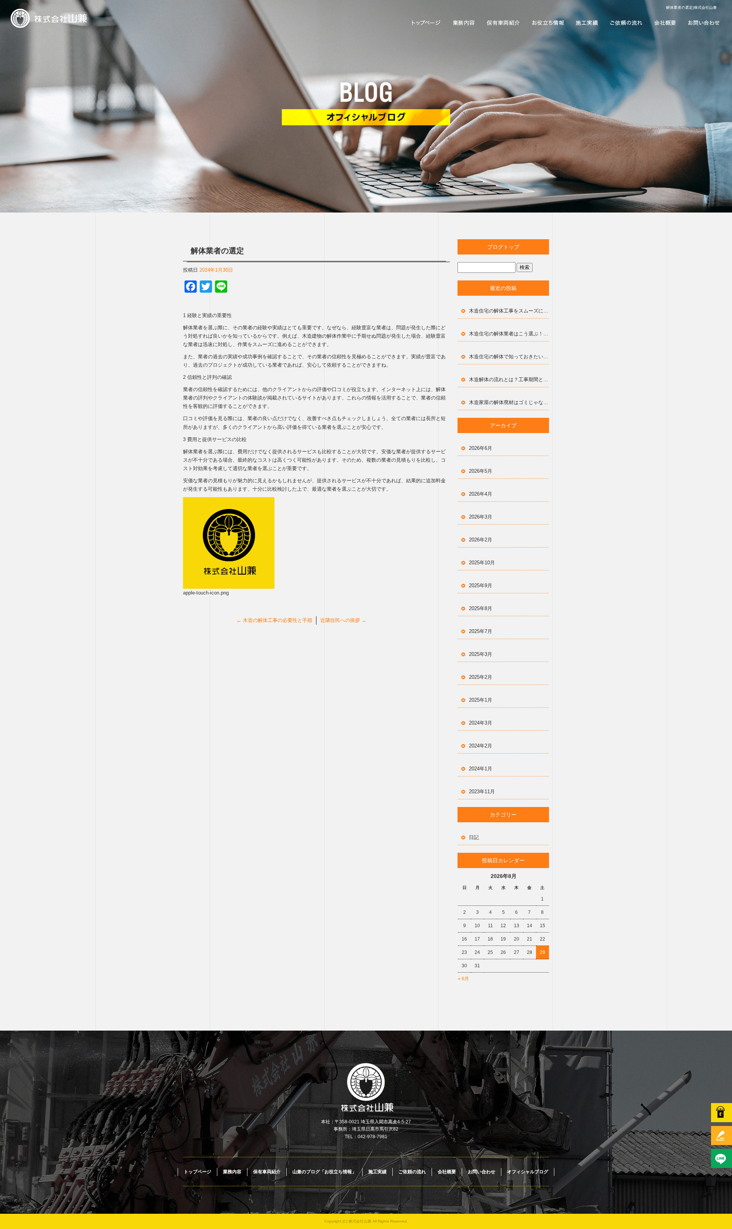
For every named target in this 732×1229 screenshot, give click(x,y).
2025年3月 (480, 654)
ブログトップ (503, 247)
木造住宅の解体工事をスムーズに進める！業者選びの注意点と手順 (509, 311)
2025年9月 (480, 585)
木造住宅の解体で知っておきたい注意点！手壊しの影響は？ (509, 356)
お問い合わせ (703, 23)
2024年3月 (480, 723)
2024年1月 (480, 769)
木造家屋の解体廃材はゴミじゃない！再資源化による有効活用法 (509, 402)
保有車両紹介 (503, 23)
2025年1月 (480, 700)
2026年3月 (480, 517)
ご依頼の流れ (625, 23)
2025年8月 (480, 608)
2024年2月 (480, 746)
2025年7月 (480, 631)
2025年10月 (482, 562)
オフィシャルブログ (527, 1171)
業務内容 (463, 23)
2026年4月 (480, 494)
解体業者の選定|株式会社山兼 (691, 7)
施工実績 (587, 23)
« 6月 (463, 978)
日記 (474, 837)
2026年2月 (480, 540)
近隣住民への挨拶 (343, 620)
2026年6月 (480, 448)
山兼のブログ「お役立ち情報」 (549, 23)
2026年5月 (480, 471)
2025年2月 (480, 677)
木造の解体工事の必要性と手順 (274, 620)
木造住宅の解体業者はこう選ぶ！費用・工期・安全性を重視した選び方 (509, 334)
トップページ (425, 23)
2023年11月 (482, 791)
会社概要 (665, 23)
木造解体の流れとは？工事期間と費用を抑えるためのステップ (509, 379)
